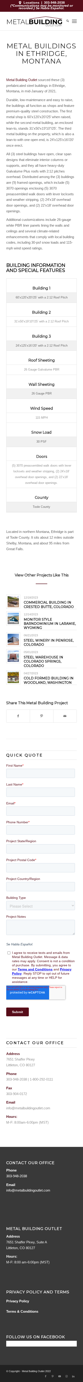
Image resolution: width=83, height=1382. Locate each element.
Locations (31, 2)
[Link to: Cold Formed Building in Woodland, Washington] (13, 677)
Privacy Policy (17, 1301)
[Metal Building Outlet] (34, 21)
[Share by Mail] (65, 716)
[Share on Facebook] (18, 716)
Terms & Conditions (22, 1311)
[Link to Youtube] (59, 1376)
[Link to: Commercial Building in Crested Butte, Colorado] (13, 601)
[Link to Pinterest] (52, 1376)
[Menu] (74, 21)
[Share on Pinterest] (41, 716)
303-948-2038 (54, 2)
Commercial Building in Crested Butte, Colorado (49, 604)
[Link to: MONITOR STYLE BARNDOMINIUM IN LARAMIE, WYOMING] (13, 618)
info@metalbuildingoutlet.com (28, 1108)
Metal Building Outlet (21, 80)
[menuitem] (65, 21)
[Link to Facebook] (45, 1376)
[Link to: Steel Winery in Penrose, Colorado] (13, 639)
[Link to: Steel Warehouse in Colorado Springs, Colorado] (13, 656)
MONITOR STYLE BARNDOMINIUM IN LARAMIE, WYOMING (50, 623)
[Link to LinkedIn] (73, 1376)
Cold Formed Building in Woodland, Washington (49, 680)
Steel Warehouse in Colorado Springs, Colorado (43, 661)
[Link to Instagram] (66, 1376)
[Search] (65, 21)
